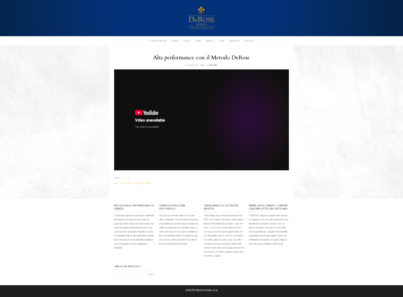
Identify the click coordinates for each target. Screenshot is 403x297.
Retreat (187, 40)
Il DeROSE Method (158, 40)
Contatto (249, 40)
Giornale (210, 40)
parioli (122, 183)
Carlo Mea (212, 65)
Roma (129, 183)
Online (175, 40)
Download (234, 40)
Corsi (221, 40)
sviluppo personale (141, 183)
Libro (198, 40)
